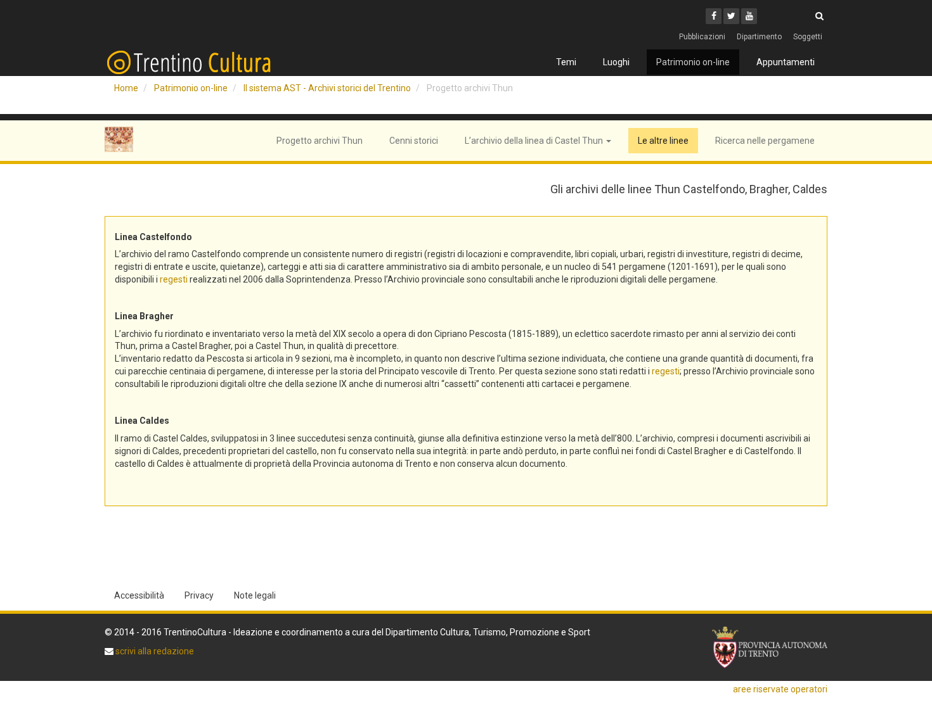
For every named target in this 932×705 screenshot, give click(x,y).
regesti (174, 279)
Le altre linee (663, 141)
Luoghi (616, 62)
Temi (566, 62)
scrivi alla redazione (153, 651)
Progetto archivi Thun (319, 141)
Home (126, 88)
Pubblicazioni (702, 36)
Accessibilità (139, 595)
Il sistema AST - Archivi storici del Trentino (327, 88)
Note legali (255, 595)
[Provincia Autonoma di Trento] (769, 647)
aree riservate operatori (780, 689)
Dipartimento (759, 36)
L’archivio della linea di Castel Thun (535, 141)
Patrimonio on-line (693, 62)
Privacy (199, 595)
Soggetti (807, 36)
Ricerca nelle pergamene (765, 141)
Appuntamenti (785, 62)
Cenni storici (413, 141)
